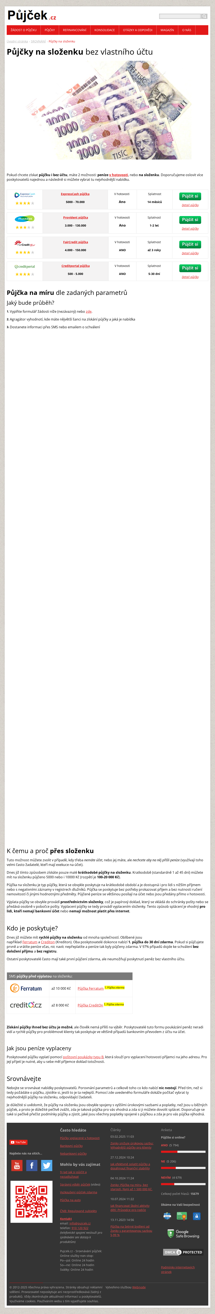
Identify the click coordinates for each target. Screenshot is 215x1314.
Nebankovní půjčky (73, 1154)
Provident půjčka (75, 217)
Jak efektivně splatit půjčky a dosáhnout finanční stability (130, 1166)
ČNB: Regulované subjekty (78, 1211)
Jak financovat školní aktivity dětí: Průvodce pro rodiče (129, 1208)
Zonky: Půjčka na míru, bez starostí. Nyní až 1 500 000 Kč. (131, 1187)
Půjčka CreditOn (90, 1005)
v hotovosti (118, 175)
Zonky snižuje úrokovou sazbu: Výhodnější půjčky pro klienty (131, 1145)
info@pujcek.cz (80, 1223)
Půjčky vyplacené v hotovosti (80, 1138)
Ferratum (29, 942)
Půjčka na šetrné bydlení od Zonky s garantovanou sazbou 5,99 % (131, 1230)
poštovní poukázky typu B (83, 1057)
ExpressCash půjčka (75, 194)
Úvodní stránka (17, 41)
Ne (163, 1161)
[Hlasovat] (183, 1152)
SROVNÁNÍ (38, 41)
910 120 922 (80, 1228)
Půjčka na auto (70, 1200)
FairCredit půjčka (75, 242)
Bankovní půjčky (71, 1146)
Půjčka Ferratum (91, 988)
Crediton (48, 942)
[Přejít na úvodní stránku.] (32, 21)
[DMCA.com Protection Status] (183, 1256)
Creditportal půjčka (76, 266)
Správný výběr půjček (75, 1184)
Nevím (166, 1177)
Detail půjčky (190, 205)
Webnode (139, 1287)
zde (89, 311)
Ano (165, 1145)
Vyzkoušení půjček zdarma (78, 1192)
